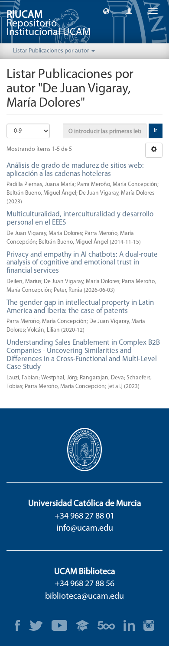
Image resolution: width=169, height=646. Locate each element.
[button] (106, 10)
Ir (155, 130)
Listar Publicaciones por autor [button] (52, 51)
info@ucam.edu (84, 528)
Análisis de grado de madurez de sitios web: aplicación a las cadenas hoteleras (75, 170)
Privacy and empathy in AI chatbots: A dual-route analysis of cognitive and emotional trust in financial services (82, 262)
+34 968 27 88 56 (84, 584)
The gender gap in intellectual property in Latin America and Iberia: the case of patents (80, 307)
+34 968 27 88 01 (84, 516)
